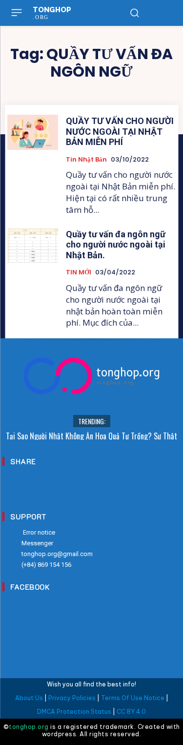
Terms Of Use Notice (132, 698)
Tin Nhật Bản (86, 160)
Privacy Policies (72, 698)
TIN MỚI (78, 272)
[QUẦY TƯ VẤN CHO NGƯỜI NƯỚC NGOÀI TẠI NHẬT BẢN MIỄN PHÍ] (32, 132)
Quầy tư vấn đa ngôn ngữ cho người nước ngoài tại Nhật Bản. (115, 244)
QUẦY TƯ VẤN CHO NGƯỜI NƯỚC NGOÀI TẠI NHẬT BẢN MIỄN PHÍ (120, 131)
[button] (134, 12)
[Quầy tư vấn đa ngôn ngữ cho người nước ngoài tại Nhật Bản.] (32, 245)
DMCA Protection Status (74, 711)
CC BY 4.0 (131, 711)
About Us (29, 698)
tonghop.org (29, 726)
